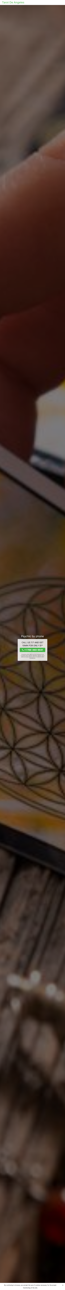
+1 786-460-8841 (33, 650)
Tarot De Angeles (13, 2)
